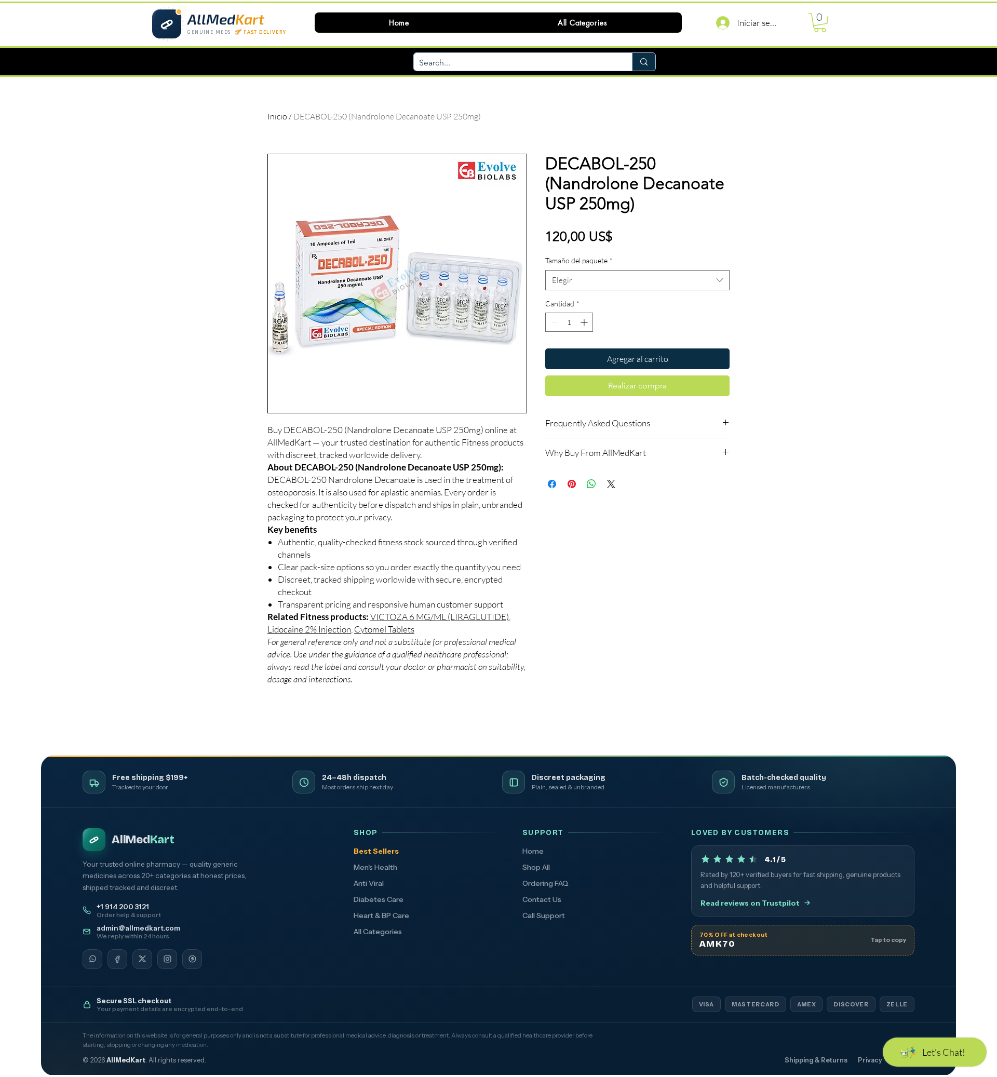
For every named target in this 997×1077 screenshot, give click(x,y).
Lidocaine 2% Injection (309, 629)
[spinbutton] (569, 322)
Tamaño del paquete (579, 260)
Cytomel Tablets (384, 629)
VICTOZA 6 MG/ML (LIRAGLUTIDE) (439, 616)
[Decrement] (553, 322)
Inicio (277, 116)
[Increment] (584, 322)
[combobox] (637, 280)
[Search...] (643, 62)
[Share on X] (611, 484)
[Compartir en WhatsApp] (591, 484)
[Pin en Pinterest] (571, 484)
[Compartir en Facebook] (552, 484)
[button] (582, 22)
